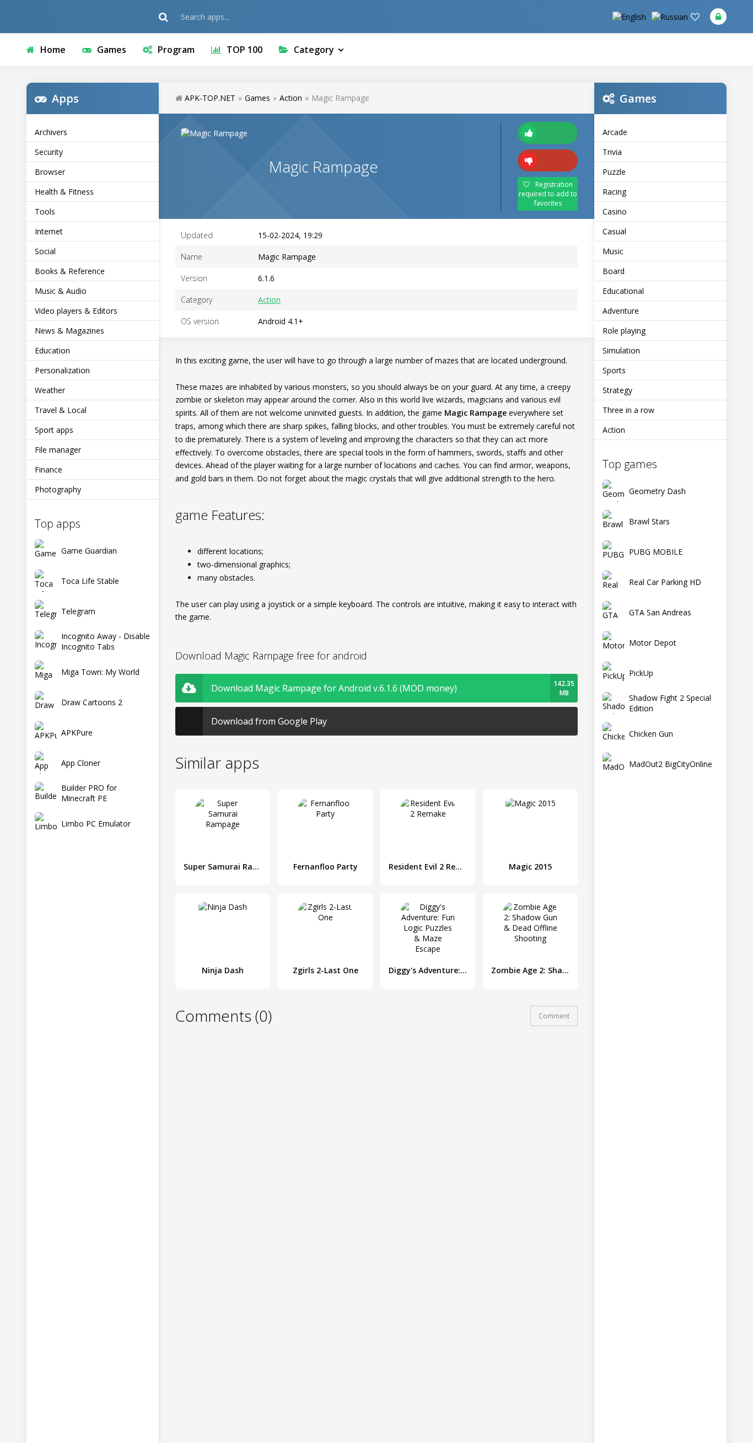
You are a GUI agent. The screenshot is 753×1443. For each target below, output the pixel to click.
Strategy (617, 390)
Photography (58, 489)
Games (111, 50)
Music (613, 251)
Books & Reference (70, 271)
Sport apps (54, 430)
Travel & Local (61, 410)
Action (614, 430)
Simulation (621, 350)
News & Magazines (69, 330)
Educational (623, 291)
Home (53, 50)
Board (614, 271)
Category (314, 50)
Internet (49, 231)
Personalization (62, 370)
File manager (58, 449)
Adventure (621, 310)
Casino (615, 211)
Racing (614, 191)
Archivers (51, 132)
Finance (48, 469)
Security (49, 152)
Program (176, 50)
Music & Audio (61, 291)
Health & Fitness (64, 191)
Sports (614, 370)
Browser (50, 172)
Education (52, 350)
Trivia (612, 152)
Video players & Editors (76, 310)
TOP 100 (244, 50)
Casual (614, 231)
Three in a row (628, 410)
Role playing (624, 330)
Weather (50, 390)
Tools (45, 211)
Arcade (615, 132)
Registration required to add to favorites (548, 194)
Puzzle (614, 172)
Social (45, 251)
